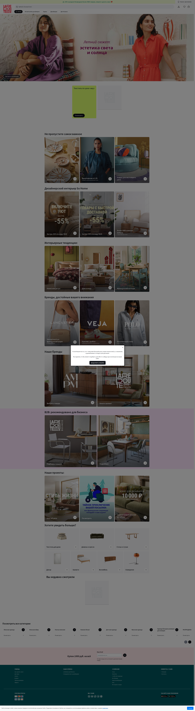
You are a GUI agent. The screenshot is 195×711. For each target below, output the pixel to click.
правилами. (105, 708)
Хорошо (190, 708)
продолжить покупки (97, 363)
